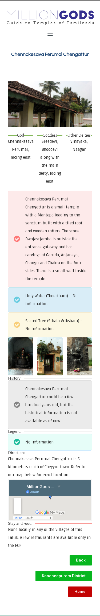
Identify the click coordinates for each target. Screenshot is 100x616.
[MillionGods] (50, 17)
